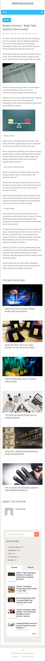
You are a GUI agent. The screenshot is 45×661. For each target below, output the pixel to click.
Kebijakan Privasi (27, 657)
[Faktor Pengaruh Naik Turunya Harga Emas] (22, 366)
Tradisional (12, 557)
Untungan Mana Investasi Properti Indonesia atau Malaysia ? (26, 625)
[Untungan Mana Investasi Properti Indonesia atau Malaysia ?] (11, 626)
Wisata (10, 560)
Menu (5, 12)
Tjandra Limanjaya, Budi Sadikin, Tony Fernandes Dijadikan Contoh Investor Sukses (26, 613)
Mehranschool (22, 3)
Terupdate (12, 550)
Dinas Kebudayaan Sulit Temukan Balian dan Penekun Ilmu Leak (25, 600)
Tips (7, 20)
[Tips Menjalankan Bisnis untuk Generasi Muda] (22, 401)
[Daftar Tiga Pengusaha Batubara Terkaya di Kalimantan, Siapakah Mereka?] (11, 575)
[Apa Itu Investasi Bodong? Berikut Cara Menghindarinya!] (22, 474)
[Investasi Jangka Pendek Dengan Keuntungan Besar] (22, 438)
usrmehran (20, 509)
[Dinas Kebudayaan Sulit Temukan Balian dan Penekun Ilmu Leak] (11, 602)
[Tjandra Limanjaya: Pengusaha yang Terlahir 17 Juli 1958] (11, 592)
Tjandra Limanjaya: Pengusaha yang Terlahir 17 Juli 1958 (26, 588)
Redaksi (7, 33)
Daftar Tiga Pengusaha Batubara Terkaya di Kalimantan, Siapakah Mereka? (25, 576)
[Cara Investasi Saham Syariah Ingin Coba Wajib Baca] (22, 295)
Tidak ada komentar (30, 33)
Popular (14, 567)
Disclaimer (15, 657)
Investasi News (14, 547)
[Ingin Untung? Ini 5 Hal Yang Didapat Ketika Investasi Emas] (22, 331)
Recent (31, 567)
